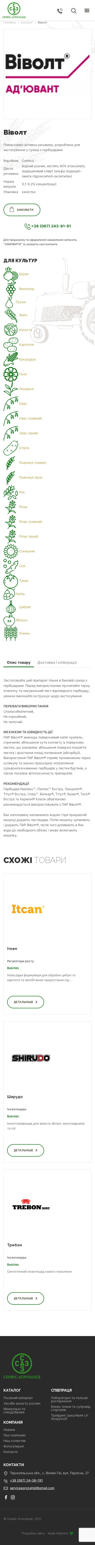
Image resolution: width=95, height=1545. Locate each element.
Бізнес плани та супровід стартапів (70, 1408)
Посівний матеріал (18, 1397)
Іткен (12, 949)
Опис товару (18, 662)
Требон (14, 1245)
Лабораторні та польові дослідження (69, 1399)
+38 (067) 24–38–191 (26, 1480)
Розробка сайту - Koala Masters (45, 1533)
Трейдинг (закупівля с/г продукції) (69, 1417)
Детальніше (23, 1002)
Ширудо (15, 1097)
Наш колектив (14, 1440)
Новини (9, 1429)
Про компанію (14, 1435)
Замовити (25, 209)
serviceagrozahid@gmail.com (32, 1488)
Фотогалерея (13, 1446)
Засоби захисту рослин (21, 1403)
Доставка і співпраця (57, 662)
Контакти (10, 1451)
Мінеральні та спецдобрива (14, 1410)
